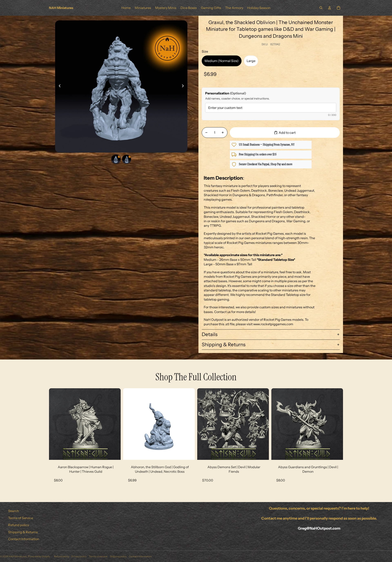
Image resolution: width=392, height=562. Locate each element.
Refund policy (18, 525)
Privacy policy (79, 556)
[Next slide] (184, 86)
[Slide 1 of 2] (115, 159)
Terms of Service (20, 518)
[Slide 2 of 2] (126, 159)
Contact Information (23, 539)
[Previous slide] (58, 86)
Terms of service (98, 556)
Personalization (225, 93)
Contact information (140, 556)
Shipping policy (118, 556)
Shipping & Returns (223, 344)
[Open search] (320, 7)
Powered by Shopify (39, 556)
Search (13, 511)
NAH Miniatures (18, 556)
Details (209, 334)
